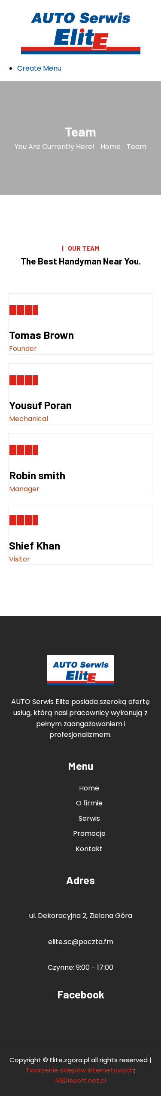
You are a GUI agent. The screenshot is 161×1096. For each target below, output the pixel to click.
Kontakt (89, 849)
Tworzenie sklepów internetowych (80, 1070)
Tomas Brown (41, 334)
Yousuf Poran (40, 404)
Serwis (89, 818)
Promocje (89, 833)
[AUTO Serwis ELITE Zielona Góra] (80, 31)
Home (110, 146)
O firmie (89, 803)
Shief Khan (34, 545)
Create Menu (39, 68)
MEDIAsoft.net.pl (80, 1080)
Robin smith (37, 475)
